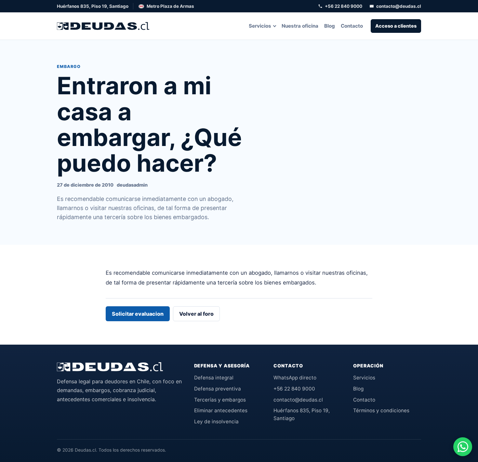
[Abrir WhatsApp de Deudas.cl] (462, 446)
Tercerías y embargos (220, 400)
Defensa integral (213, 378)
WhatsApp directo (294, 378)
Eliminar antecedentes (220, 410)
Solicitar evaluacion (138, 313)
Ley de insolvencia (216, 421)
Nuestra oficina (300, 26)
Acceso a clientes (396, 26)
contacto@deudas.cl (398, 6)
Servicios (260, 26)
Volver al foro (196, 313)
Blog (329, 26)
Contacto (352, 26)
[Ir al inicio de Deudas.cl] (110, 366)
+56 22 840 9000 (343, 6)
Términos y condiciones (381, 410)
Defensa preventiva (217, 389)
